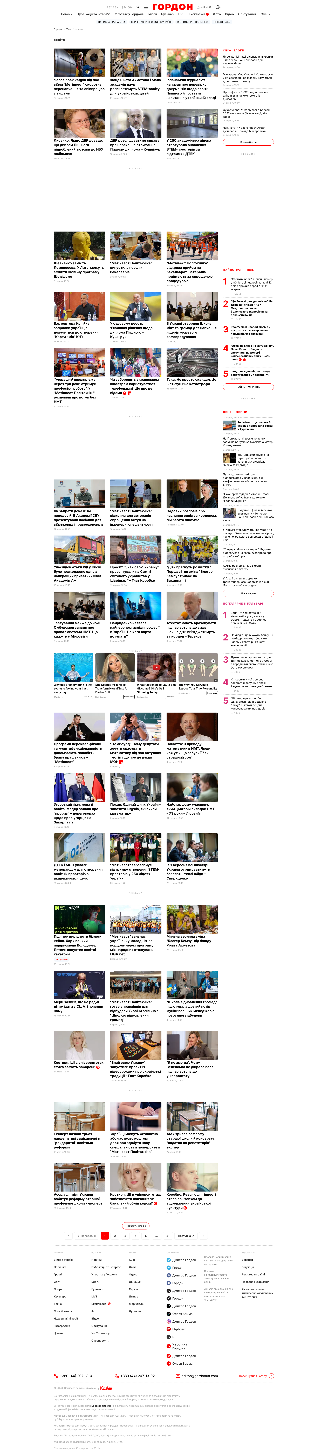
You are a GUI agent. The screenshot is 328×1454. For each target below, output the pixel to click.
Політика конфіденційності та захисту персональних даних (217, 1276)
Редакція (248, 1267)
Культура (60, 1296)
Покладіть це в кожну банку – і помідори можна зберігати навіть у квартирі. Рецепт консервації (252, 640)
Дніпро (133, 1296)
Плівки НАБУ (222, 22)
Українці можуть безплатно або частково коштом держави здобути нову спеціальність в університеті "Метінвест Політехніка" (135, 1143)
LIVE (181, 14)
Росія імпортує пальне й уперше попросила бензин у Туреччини (255, 426)
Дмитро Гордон (184, 1260)
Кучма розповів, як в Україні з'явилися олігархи (242, 567)
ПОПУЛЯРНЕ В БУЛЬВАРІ (243, 603)
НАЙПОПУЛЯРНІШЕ (238, 270)
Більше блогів (248, 142)
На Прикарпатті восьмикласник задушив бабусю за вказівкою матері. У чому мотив (248, 442)
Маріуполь (136, 1304)
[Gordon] (173, 7)
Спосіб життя (63, 1311)
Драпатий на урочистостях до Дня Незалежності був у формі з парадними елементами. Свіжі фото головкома (252, 662)
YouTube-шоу (100, 1333)
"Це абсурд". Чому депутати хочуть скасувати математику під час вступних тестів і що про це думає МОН (135, 753)
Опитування (247, 14)
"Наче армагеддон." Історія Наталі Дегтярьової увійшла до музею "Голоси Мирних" (246, 497)
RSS (175, 1337)
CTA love (58, 697)
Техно (58, 1304)
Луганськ (135, 1311)
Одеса (133, 1274)
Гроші (58, 1274)
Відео (229, 14)
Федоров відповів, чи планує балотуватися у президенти (250, 373)
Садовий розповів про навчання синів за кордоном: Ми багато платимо (192, 515)
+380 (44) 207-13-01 (76, 1376)
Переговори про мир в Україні (151, 22)
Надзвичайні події (66, 1318)
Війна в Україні (63, 1259)
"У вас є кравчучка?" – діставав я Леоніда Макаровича (245, 129)
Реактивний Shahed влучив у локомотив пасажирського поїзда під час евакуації (250, 330)
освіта (79, 29)
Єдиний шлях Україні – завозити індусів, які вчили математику (135, 808)
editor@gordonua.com (200, 1376)
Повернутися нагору (253, 1376)
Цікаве (58, 1333)
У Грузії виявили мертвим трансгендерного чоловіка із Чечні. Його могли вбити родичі (246, 582)
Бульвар (167, 14)
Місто (132, 1252)
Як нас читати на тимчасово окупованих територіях (257, 1293)
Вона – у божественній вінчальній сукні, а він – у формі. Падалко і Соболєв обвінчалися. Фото (248, 618)
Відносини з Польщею (192, 22)
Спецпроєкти (100, 1340)
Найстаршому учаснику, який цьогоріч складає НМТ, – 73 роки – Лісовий (191, 808)
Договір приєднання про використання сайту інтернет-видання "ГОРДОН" (218, 1294)
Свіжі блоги (233, 50)
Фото (217, 14)
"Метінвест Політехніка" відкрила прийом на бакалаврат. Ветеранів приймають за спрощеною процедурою (190, 272)
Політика (60, 1267)
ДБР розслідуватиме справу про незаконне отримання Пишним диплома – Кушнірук (135, 144)
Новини (66, 14)
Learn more (87, 697)
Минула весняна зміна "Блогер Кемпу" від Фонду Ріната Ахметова (189, 940)
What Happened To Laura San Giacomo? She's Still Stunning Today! (156, 688)
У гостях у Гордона (129, 14)
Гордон (58, 29)
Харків (133, 1289)
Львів (132, 1267)
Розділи (96, 1252)
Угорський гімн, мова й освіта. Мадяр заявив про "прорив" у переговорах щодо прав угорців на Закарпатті (76, 813)
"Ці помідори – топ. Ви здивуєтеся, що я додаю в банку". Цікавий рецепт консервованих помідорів (248, 703)
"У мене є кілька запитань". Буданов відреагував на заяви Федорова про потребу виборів (247, 553)
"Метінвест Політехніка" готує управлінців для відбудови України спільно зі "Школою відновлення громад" (134, 1011)
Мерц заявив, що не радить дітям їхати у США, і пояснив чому (78, 1006)
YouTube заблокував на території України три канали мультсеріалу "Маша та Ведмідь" (246, 460)
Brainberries (100, 697)
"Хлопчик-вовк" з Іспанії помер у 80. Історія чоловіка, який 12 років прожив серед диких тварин (252, 284)
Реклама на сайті (253, 1274)
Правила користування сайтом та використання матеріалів (218, 1260)
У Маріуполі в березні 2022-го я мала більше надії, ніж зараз (246, 113)
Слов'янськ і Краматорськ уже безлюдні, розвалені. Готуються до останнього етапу (248, 78)
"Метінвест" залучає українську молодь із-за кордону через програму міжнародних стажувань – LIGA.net (133, 945)
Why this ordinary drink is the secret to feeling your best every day (73, 688)
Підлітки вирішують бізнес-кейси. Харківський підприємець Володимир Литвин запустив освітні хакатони (77, 945)
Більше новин (248, 593)
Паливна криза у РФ (111, 22)
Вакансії (247, 1259)
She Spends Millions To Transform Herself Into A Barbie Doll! (111, 688)
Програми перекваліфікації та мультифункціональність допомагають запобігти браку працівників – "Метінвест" (78, 753)
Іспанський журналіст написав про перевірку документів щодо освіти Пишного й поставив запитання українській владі (192, 89)
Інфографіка (62, 1326)
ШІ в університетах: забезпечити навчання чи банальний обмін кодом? (135, 1198)
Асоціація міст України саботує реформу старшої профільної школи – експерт (78, 1198)
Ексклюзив (197, 14)
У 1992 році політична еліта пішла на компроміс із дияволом (245, 95)
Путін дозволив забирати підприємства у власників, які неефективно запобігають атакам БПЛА (245, 479)
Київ (132, 1259)
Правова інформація (255, 1281)
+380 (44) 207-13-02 (137, 1376)
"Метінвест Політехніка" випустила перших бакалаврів (131, 267)
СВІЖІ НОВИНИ (235, 412)
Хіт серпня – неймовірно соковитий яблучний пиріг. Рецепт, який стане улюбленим (252, 683)
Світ (57, 1281)
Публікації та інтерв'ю (94, 14)
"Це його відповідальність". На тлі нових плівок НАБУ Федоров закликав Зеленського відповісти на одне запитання (251, 308)
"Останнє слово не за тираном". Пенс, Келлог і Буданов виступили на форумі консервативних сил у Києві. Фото (252, 352)
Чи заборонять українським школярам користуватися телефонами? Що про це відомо (134, 386)
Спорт (58, 1289)
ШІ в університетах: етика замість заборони (79, 1064)
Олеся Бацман (183, 1314)
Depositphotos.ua (101, 1405)
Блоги (152, 14)
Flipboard (179, 1329)
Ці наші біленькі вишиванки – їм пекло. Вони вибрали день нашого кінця (248, 60)
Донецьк (135, 1281)
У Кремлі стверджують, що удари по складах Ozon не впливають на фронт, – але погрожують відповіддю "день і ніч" (248, 535)
